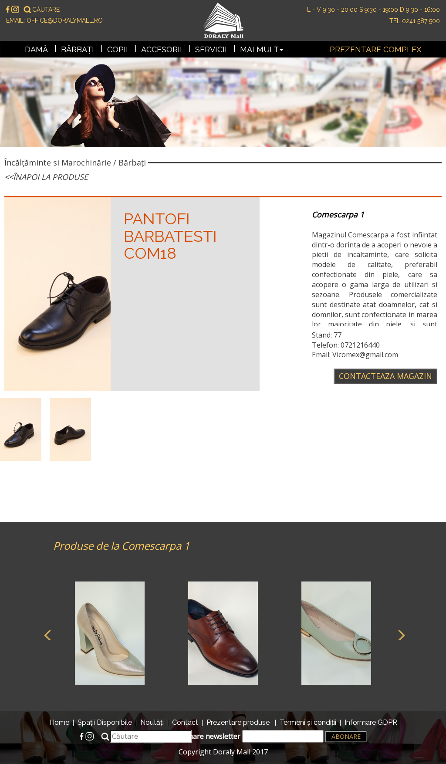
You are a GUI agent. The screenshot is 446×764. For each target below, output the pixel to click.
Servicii (211, 49)
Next (399, 634)
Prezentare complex (375, 49)
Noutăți (152, 722)
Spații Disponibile (105, 722)
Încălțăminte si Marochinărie (57, 162)
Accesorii (161, 49)
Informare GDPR (371, 722)
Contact (185, 722)
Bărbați (77, 49)
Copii (117, 49)
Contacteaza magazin (385, 376)
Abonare (346, 736)
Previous (46, 634)
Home (59, 722)
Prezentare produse (238, 722)
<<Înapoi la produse (46, 177)
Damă (36, 49)
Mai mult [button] (259, 49)
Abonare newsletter (209, 736)
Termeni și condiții (308, 722)
